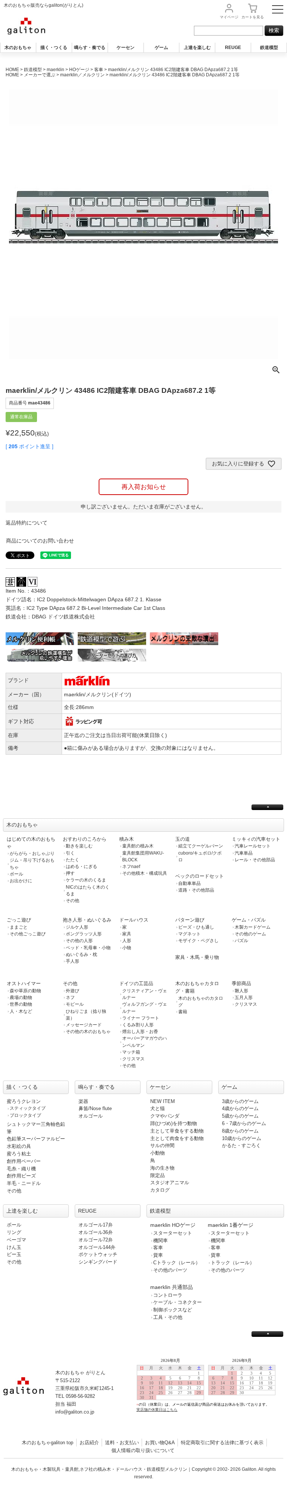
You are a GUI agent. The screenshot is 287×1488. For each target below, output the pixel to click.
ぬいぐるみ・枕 (81, 954)
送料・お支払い (122, 1442)
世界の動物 (21, 1004)
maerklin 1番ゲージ (230, 1225)
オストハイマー (24, 983)
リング (14, 1232)
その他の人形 (79, 940)
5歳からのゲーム (240, 1116)
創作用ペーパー (24, 1161)
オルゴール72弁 (95, 1240)
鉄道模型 (269, 47)
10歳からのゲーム (241, 1138)
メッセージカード (84, 1024)
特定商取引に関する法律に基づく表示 (222, 1442)
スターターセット (172, 1233)
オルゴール (90, 1116)
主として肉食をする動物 (177, 1138)
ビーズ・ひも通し (196, 927)
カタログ (160, 1190)
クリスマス (133, 1058)
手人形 (72, 961)
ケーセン (126, 47)
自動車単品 (189, 883)
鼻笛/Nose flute (95, 1108)
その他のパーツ (170, 1270)
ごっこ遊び (19, 920)
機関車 (160, 1240)
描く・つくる (53, 47)
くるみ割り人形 (138, 1024)
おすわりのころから (85, 839)
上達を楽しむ (197, 47)
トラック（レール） (232, 1262)
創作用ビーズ (21, 1176)
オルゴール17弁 (95, 1225)
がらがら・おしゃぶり (32, 853)
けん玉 (14, 1247)
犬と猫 (157, 1108)
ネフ (70, 997)
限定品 (157, 1175)
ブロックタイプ (25, 1115)
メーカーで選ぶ (39, 74)
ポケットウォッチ (97, 1254)
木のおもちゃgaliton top (47, 1442)
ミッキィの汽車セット (256, 839)
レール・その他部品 (255, 859)
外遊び (72, 990)
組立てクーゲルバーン (200, 846)
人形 (126, 940)
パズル (241, 940)
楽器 (83, 1101)
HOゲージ (79, 69)
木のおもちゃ (17, 47)
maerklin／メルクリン (82, 74)
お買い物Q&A (160, 1442)
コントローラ (167, 1295)
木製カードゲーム (253, 927)
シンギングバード (97, 1262)
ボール (16, 874)
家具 (126, 934)
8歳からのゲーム (240, 1131)
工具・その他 (167, 1317)
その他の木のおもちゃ (88, 1031)
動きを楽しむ (79, 846)
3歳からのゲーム (240, 1101)
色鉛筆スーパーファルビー (36, 1139)
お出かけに (21, 880)
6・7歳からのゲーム (244, 1123)
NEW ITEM (162, 1101)
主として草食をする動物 (177, 1131)
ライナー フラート (140, 1018)
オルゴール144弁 (96, 1247)
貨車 (158, 1255)
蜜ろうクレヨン (24, 1101)
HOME (12, 69)
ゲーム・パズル (249, 920)
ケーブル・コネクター (177, 1302)
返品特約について (26, 523)
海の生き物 (162, 1168)
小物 (126, 947)
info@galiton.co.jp (74, 1412)
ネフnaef (131, 866)
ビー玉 (14, 1254)
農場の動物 (21, 997)
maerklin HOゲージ (172, 1225)
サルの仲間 (162, 1145)
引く (70, 853)
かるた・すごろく (241, 1145)
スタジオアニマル (169, 1182)
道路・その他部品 (196, 890)
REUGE (233, 47)
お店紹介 (89, 1442)
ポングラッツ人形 (84, 934)
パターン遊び (189, 920)
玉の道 (182, 839)
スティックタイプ (28, 1108)
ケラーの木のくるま (86, 880)
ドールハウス (133, 920)
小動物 (157, 1153)
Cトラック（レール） (176, 1262)
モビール (75, 1004)
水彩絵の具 (19, 1146)
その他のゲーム (250, 934)
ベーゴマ (16, 1240)
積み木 (126, 839)
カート (252, 17)
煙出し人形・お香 (140, 1031)
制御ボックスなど (172, 1310)
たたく (72, 859)
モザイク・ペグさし (198, 940)
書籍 (182, 1011)
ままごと (19, 927)
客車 (98, 69)
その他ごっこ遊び (28, 934)
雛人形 (241, 990)
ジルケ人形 (77, 927)
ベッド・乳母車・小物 (88, 947)
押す (70, 873)
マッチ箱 (131, 1052)
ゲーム (161, 47)
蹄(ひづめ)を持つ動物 (173, 1123)
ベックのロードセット (199, 876)
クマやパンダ (164, 1116)
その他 (72, 900)
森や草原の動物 (25, 990)
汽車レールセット (253, 846)
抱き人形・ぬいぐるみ (87, 920)
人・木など (21, 1011)
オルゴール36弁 (95, 1232)
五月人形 (244, 997)
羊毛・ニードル (24, 1183)
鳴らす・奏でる (89, 47)
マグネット (189, 934)
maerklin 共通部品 (171, 1287)
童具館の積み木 (138, 846)
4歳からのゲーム (240, 1108)
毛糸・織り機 (21, 1168)
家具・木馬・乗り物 (197, 957)
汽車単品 (244, 853)
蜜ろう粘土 (19, 1154)
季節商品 (241, 983)
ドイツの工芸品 (136, 983)
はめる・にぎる (81, 866)
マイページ (229, 17)
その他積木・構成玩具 (144, 873)
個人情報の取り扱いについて (143, 1450)
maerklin (55, 69)
